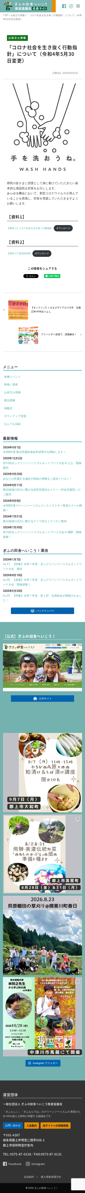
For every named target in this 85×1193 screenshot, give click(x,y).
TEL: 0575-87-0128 (17, 1154)
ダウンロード (63, 228)
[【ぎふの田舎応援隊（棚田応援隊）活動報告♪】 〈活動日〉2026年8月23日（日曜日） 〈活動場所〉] (42, 935)
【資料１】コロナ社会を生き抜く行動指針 (29, 228)
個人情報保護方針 (51, 1176)
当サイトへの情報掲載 (55, 1125)
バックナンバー (45, 610)
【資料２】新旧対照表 (19, 253)
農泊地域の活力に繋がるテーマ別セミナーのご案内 (35, 521)
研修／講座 (11, 384)
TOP (5, 15)
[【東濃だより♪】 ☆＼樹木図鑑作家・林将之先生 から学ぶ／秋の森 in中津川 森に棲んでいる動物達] (42, 1016)
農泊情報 (9, 400)
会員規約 (29, 1176)
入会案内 (31, 1125)
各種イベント (12, 376)
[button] (64, 8)
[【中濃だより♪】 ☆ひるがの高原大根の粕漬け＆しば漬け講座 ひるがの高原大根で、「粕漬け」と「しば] (42, 772)
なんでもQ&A (12, 424)
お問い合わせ (13, 1125)
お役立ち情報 (17, 15)
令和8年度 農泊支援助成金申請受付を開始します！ (34, 452)
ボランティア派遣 (15, 416)
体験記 (8, 408)
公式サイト (45, 698)
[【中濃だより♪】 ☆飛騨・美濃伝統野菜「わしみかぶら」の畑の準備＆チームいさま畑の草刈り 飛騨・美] (42, 854)
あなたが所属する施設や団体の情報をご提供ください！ (37, 478)
